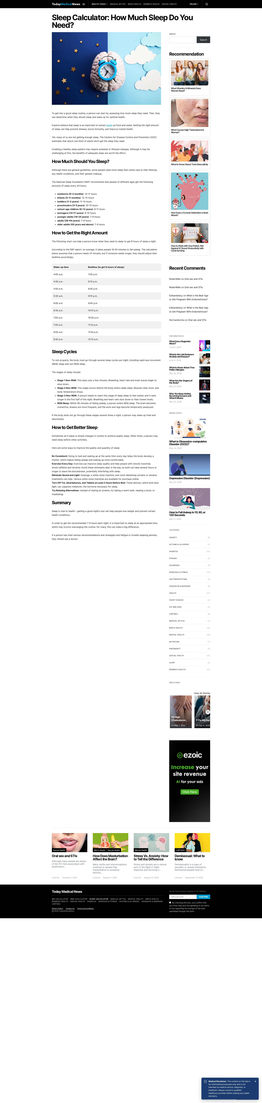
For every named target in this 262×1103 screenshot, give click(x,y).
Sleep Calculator (99, 899)
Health (172, 593)
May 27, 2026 (175, 386)
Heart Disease (176, 600)
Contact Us (70, 908)
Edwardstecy (176, 295)
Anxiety (173, 537)
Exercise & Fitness (178, 572)
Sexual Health (169, 4)
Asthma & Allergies (179, 544)
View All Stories (202, 693)
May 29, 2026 (175, 373)
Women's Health (177, 669)
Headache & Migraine (179, 586)
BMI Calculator (60, 899)
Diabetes (173, 551)
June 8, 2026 (175, 360)
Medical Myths (118, 4)
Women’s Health (151, 4)
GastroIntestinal (178, 579)
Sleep (172, 663)
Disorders (174, 565)
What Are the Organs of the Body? (180, 381)
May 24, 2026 (175, 448)
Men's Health (176, 628)
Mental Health (100, 12)
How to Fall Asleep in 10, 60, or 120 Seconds (187, 514)
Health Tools (99, 4)
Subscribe (203, 897)
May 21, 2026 (175, 519)
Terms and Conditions (85, 908)
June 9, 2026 (175, 347)
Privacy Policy (57, 908)
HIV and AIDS (175, 607)
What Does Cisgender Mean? (180, 342)
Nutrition (174, 642)
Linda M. (55, 877)
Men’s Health (134, 4)
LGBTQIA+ (173, 614)
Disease (173, 558)
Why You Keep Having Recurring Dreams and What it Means (180, 395)
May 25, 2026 (175, 401)
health (109, 125)
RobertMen (175, 279)
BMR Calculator (78, 899)
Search (172, 34)
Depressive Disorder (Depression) (189, 478)
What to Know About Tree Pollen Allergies (182, 368)
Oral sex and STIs (194, 279)
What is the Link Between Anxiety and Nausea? (181, 355)
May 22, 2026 (175, 482)
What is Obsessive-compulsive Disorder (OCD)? (188, 443)
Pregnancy (175, 649)
